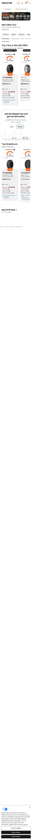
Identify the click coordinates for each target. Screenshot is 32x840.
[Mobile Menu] (29, 3)
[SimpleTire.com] (8, 3)
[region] (16, 822)
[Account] (22, 3)
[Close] (30, 807)
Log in (11, 126)
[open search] (18, 3)
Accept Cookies (16, 836)
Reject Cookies (16, 832)
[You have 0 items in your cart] (25, 3)
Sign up (20, 126)
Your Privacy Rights (16, 828)
